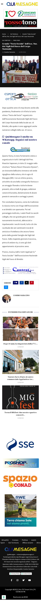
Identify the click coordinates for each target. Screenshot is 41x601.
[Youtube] (29, 580)
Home (4, 34)
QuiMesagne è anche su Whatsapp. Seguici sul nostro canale (19, 139)
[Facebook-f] (11, 580)
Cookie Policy (27, 573)
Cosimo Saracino (9, 52)
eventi (33, 540)
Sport (3, 543)
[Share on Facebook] (22, 282)
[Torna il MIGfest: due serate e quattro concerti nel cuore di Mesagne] (20, 397)
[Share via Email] (6, 287)
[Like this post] (16, 282)
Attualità (5, 540)
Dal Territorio (14, 34)
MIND (26, 597)
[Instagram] (17, 580)
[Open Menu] (2, 4)
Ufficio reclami (27, 543)
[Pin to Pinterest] (32, 282)
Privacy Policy (15, 573)
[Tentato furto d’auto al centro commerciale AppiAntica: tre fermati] (20, 362)
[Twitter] (23, 580)
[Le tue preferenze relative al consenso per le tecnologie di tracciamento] (4, 597)
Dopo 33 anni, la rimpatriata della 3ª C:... (20, 344)
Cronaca (15, 540)
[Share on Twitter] (27, 282)
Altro (39, 543)
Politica (25, 540)
